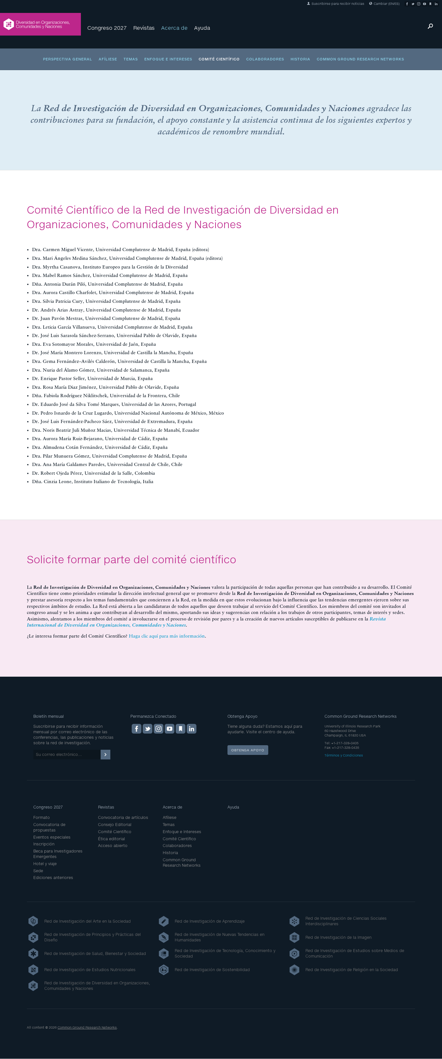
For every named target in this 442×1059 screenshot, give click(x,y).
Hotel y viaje (45, 863)
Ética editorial (111, 838)
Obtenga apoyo (247, 750)
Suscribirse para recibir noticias (337, 3)
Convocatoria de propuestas (49, 827)
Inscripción (43, 844)
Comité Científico (219, 59)
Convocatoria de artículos (123, 817)
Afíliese (108, 59)
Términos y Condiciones (344, 755)
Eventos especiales (52, 837)
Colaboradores (265, 59)
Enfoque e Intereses (168, 59)
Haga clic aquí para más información (167, 636)
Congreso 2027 (107, 28)
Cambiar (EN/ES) (386, 3)
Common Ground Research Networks (360, 59)
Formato (41, 817)
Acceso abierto (112, 845)
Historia (300, 59)
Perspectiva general (67, 59)
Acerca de (174, 28)
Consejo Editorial (114, 824)
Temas (131, 59)
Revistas (144, 28)
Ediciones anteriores (53, 877)
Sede (38, 870)
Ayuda (202, 28)
